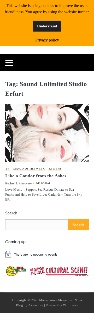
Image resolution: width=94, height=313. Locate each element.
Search (11, 213)
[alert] (47, 254)
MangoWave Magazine (55, 300)
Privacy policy (47, 40)
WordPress (70, 305)
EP (7, 168)
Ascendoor (35, 305)
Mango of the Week (28, 168)
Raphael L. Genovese (18, 183)
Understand (47, 26)
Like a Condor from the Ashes (35, 175)
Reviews (55, 168)
